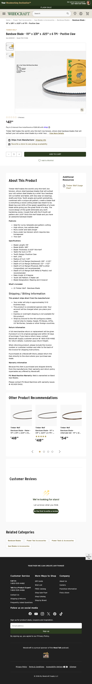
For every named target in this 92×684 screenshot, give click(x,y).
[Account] (81, 13)
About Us (63, 581)
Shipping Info (41, 140)
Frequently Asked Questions (21, 602)
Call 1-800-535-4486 (78, 4)
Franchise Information (68, 589)
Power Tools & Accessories (63, 541)
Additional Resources (68, 178)
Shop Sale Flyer (41, 593)
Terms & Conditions (36, 667)
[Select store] (75, 13)
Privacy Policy (43, 636)
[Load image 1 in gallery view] (10, 46)
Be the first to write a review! (46, 511)
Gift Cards (39, 581)
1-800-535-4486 (17, 590)
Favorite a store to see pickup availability (29, 144)
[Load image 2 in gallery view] (10, 55)
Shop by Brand (40, 600)
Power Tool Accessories (22, 20)
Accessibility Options (54, 667)
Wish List (38, 585)
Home (8, 20)
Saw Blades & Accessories (44, 20)
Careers (63, 585)
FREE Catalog (40, 589)
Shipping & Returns (18, 599)
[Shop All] (4, 13)
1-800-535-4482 (17, 583)
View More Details (56, 133)
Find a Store (64, 593)
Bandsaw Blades (63, 20)
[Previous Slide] (33, 451)
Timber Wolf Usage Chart (74, 186)
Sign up (46, 631)
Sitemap (73, 667)
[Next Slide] (59, 451)
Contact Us (14, 595)
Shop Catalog (40, 596)
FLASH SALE (46, 7)
